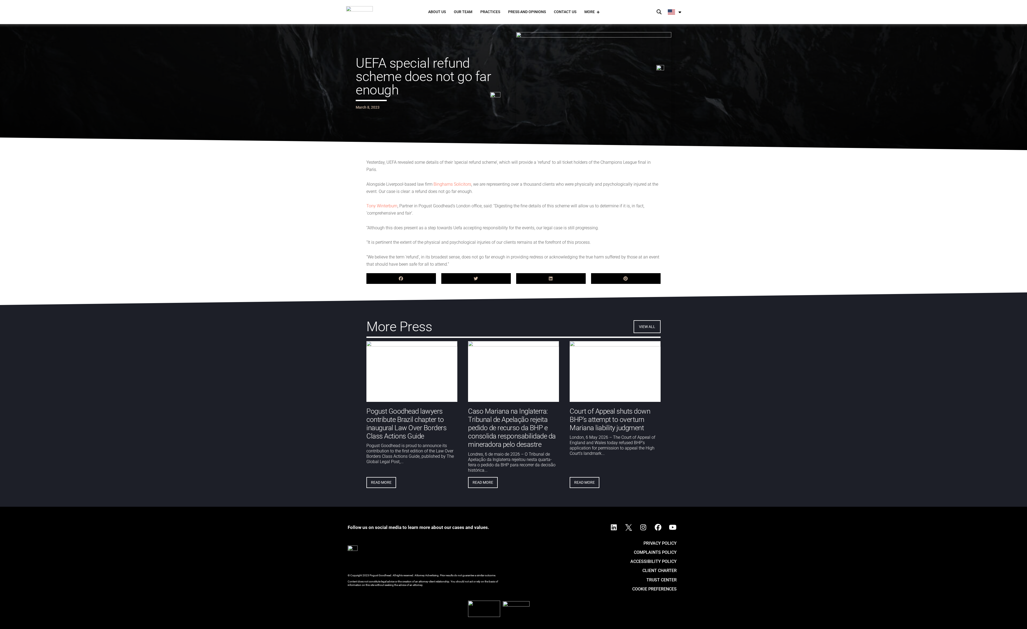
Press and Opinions (527, 12)
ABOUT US (437, 12)
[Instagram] (643, 527)
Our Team (463, 12)
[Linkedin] (613, 527)
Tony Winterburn (381, 205)
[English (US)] (675, 12)
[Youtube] (672, 527)
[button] (659, 12)
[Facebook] (658, 527)
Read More (381, 482)
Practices (490, 12)
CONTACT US (565, 12)
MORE (589, 12)
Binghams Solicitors (452, 184)
